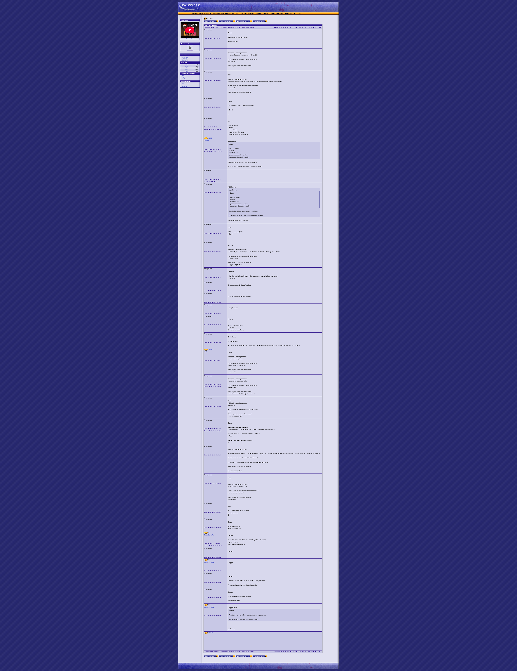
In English (297, 13)
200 (312, 27)
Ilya (209, 532)
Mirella (184, 79)
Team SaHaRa (209, 535)
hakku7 (187, 71)
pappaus (211, 349)
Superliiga (279, 13)
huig (186, 68)
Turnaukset (288, 13)
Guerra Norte (190, 39)
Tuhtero (184, 76)
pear (183, 85)
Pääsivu (195, 13)
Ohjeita (265, 13)
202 (320, 27)
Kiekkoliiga (185, 58)
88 (290, 27)
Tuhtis (184, 77)
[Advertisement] (189, 130)
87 (288, 27)
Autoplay (184, 62)
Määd (210, 138)
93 (305, 27)
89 (293, 27)
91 (300, 27)
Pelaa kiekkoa (204, 13)
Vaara (186, 64)
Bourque (184, 86)
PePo (206, 352)
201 (316, 27)
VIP (236, 13)
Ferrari (206, 140)
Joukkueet (243, 13)
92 (303, 27)
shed (186, 66)
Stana (186, 69)
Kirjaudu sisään (218, 13)
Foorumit (258, 13)
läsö (183, 83)
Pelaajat (251, 13)
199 (309, 27)
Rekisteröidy (229, 13)
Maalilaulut (184, 20)
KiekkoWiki (185, 60)
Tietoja (272, 13)
